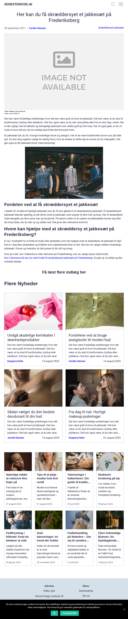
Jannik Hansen (15, 437)
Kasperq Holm (15, 361)
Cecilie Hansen (37, 28)
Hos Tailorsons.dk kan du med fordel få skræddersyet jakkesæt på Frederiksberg (48, 257)
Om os (86, 595)
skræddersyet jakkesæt (111, 27)
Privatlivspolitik (69, 613)
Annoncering (86, 590)
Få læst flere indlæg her (64, 272)
